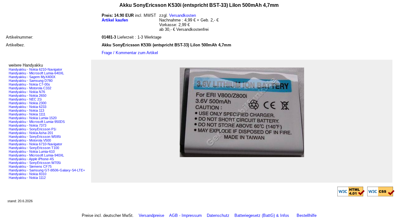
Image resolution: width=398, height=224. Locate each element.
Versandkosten (182, 15)
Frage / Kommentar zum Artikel (130, 52)
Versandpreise (151, 215)
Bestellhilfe (307, 215)
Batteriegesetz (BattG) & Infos (261, 215)
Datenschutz (218, 215)
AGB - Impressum (185, 215)
